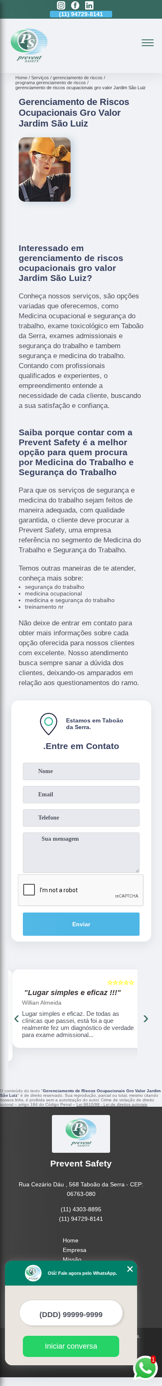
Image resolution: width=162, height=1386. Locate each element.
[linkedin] (89, 6)
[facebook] (75, 6)
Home (71, 1240)
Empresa (74, 1250)
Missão (72, 1259)
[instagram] (61, 6)
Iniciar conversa (71, 1346)
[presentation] (16, 1017)
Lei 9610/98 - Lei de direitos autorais (111, 1104)
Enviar (81, 924)
